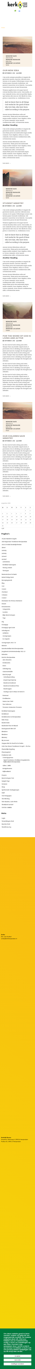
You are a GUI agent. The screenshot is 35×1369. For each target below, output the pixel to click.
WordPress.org (6, 827)
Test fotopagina (6, 795)
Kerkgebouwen (7, 768)
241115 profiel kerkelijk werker (12, 544)
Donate (4, 603)
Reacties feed (6, 824)
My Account (5, 740)
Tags (4, 618)
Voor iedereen (7, 704)
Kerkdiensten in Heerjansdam (11, 717)
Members (5, 731)
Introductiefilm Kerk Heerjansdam (12, 648)
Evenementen (6, 606)
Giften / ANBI (7, 765)
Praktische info (6, 755)
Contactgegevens (8, 757)
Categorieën (6, 609)
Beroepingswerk (7, 580)
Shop (3, 787)
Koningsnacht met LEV (9, 728)
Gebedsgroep (7, 668)
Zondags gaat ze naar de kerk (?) (14, 691)
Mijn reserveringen (9, 615)
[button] (19, 11)
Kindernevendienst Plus (11, 686)
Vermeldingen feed (8, 821)
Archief (4, 559)
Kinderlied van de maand (10, 725)
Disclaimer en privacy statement (12, 600)
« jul (2, 528)
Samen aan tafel (8, 701)
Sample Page (6, 781)
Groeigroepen (7, 636)
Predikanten (6, 698)
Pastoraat (5, 695)
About (3, 547)
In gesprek (6, 639)
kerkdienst (5, 714)
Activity (4, 550)
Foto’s (4, 665)
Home (3, 27)
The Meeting (6, 798)
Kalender (5, 654)
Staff (3, 793)
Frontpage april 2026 (8, 627)
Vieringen (6, 570)
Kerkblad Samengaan (8, 711)
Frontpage (5, 624)
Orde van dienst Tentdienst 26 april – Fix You (16, 746)
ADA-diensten (7, 660)
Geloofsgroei (6, 630)
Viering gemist (7, 567)
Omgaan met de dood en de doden (12, 743)
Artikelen (6, 633)
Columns (4, 595)
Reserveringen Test (8, 778)
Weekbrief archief (7, 804)
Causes (4, 589)
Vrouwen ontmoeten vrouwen (12, 707)
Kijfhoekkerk (7, 771)
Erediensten (6, 662)
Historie (4, 645)
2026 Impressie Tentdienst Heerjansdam (14, 541)
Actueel (4, 556)
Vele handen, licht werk (9, 801)
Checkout (5, 592)
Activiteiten (6, 561)
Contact (4, 598)
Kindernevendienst (10, 683)
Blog (3, 583)
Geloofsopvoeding (9, 677)
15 (25, 516)
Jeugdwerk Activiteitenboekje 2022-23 (13, 651)
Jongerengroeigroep (10, 680)
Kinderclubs (6, 722)
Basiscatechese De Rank (9, 574)
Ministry (4, 737)
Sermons (4, 784)
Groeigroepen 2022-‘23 (9, 642)
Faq (3, 621)
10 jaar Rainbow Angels (9, 538)
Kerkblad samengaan (9, 564)
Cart (3, 586)
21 (21, 519)
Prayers (4, 775)
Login (3, 818)
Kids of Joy (5, 719)
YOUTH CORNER (7, 807)
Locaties (5, 612)
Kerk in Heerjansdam (8, 657)
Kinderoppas (8, 688)
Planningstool (6, 752)
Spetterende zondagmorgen (10, 790)
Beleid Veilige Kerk (8, 577)
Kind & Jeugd (7, 674)
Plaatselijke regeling (8, 749)
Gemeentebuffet (8, 671)
